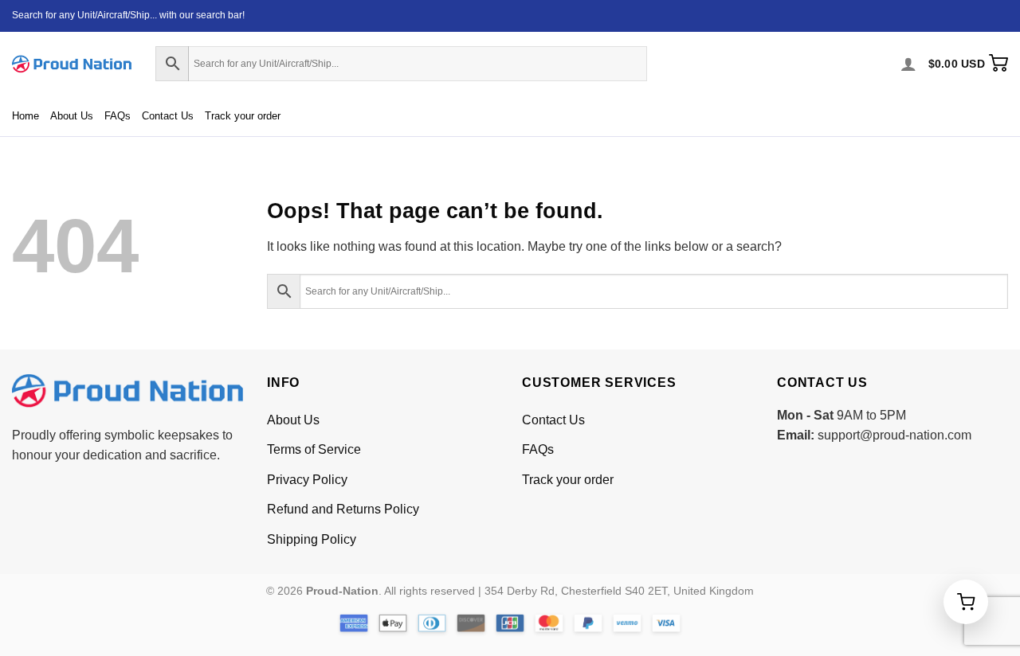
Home (25, 116)
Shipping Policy (311, 539)
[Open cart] (966, 602)
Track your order (242, 116)
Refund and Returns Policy (343, 509)
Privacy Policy (307, 479)
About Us (71, 116)
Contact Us (168, 116)
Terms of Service (314, 449)
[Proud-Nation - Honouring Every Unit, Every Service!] (71, 64)
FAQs (117, 116)
